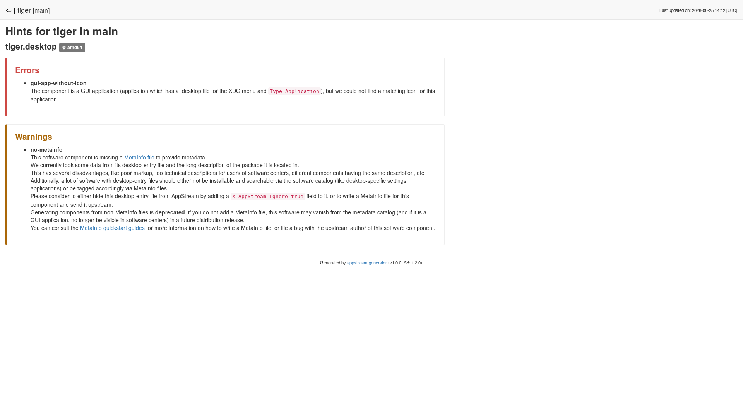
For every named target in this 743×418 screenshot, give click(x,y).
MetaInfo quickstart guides (112, 227)
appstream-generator (367, 262)
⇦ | (10, 10)
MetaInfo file (139, 157)
